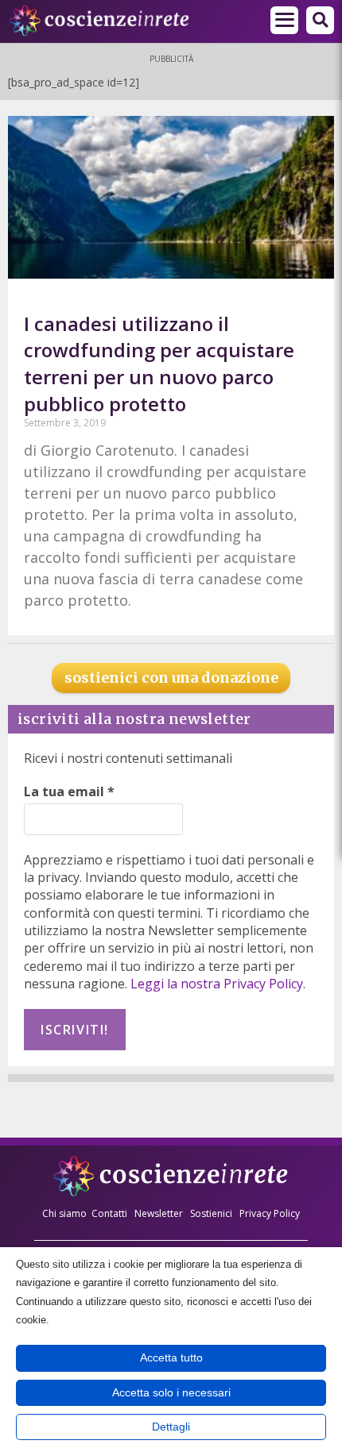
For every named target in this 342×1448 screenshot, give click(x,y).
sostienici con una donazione (171, 677)
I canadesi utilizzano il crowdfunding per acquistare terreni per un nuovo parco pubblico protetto (159, 363)
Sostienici (212, 1213)
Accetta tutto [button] (171, 1357)
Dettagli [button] (171, 1426)
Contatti (109, 1213)
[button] (284, 20)
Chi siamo (64, 1213)
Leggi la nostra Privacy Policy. (217, 983)
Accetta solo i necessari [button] (171, 1392)
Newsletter (158, 1213)
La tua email (69, 791)
